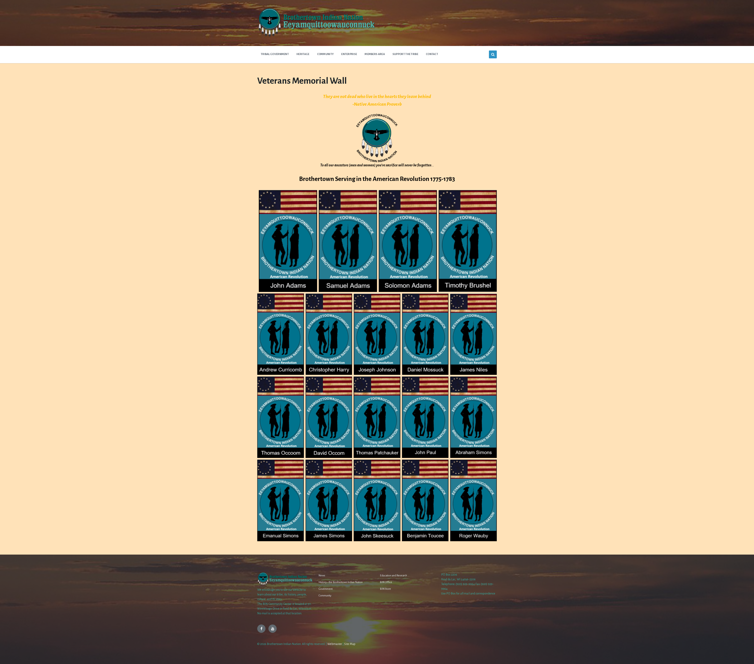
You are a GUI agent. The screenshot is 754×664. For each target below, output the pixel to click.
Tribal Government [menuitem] (275, 54)
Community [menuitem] (325, 54)
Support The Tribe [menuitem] (405, 54)
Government (325, 588)
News (321, 575)
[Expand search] (493, 54)
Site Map (349, 644)
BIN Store (385, 588)
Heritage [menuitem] (302, 54)
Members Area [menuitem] (375, 54)
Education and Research (393, 575)
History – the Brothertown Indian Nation (340, 582)
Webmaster (334, 644)
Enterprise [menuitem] (349, 54)
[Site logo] (316, 36)
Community (324, 595)
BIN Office (386, 582)
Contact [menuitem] (432, 54)
